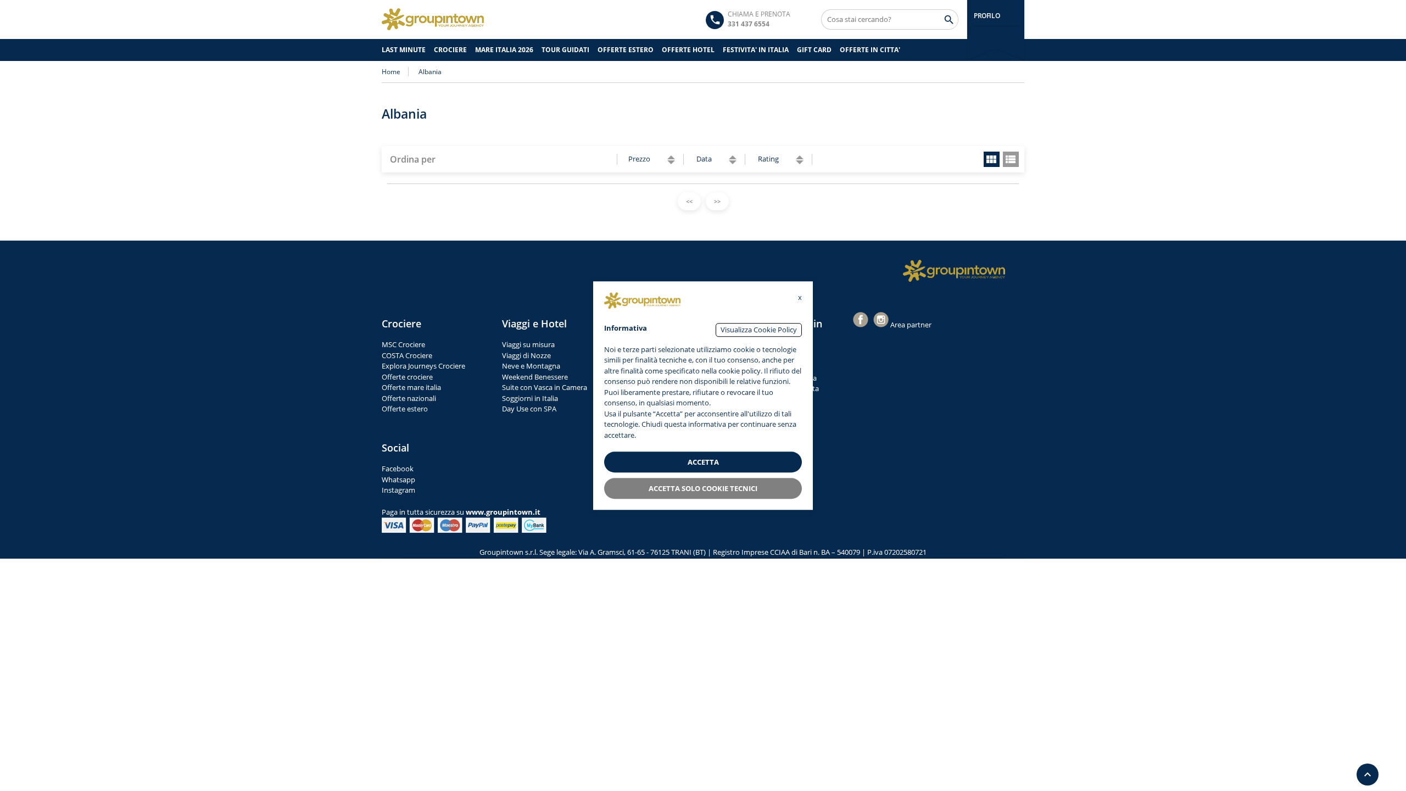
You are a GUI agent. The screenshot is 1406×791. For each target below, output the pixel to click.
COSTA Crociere (407, 355)
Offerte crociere (407, 377)
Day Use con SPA (529, 409)
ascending (671, 157)
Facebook (398, 469)
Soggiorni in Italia (530, 398)
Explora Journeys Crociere (423, 366)
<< (689, 201)
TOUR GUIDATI (565, 49)
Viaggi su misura (528, 344)
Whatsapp (398, 479)
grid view (992, 159)
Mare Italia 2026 (504, 49)
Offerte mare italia (411, 387)
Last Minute (404, 49)
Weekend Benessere (535, 377)
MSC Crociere (403, 344)
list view (1011, 159)
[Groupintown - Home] (954, 271)
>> (717, 201)
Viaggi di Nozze (526, 355)
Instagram (398, 490)
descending (671, 162)
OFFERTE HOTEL (688, 49)
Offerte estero (405, 409)
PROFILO (987, 15)
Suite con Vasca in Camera (544, 387)
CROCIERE (450, 49)
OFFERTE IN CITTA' (870, 49)
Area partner (910, 325)
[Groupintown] (433, 19)
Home (391, 71)
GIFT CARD (814, 49)
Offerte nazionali (409, 398)
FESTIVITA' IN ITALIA (756, 49)
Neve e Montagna (531, 366)
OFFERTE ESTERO (626, 49)
